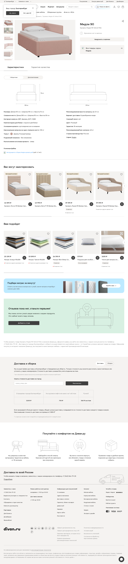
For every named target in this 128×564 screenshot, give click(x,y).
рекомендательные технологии (41, 550)
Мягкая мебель (88, 492)
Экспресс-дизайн (89, 513)
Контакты (7, 499)
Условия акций (88, 530)
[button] (114, 6)
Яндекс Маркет (110, 492)
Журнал (51, 7)
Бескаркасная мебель (91, 499)
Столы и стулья (89, 506)
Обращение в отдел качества (13, 502)
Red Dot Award (110, 500)
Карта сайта (61, 512)
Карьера (60, 509)
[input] (80, 7)
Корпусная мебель (89, 495)
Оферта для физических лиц (66, 528)
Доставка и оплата (63, 499)
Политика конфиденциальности (94, 528)
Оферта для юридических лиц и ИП (68, 530)
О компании (61, 492)
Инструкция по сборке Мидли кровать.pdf (20, 152)
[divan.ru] (12, 529)
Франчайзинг (8, 520)
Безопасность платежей (91, 533)
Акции (42, 7)
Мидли (74, 137)
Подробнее (8, 479)
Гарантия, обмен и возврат (65, 502)
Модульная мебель (90, 502)
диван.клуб (60, 506)
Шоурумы (60, 7)
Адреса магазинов (63, 495)
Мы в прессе (61, 516)
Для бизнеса (8, 513)
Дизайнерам (7, 517)
